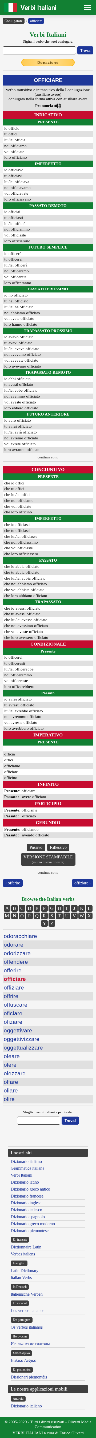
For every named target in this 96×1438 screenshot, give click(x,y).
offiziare (14, 987)
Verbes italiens (23, 1254)
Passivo (36, 847)
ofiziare (13, 1022)
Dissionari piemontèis (29, 1377)
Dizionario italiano (26, 1161)
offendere (16, 962)
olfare (11, 1082)
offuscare (15, 1005)
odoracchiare (20, 936)
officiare (36, 21)
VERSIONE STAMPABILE (48, 859)
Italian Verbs (21, 1277)
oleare (12, 1056)
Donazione (48, 62)
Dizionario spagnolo (28, 1216)
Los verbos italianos (27, 1310)
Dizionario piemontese (30, 1230)
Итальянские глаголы (30, 1343)
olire (9, 1099)
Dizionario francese (27, 1196)
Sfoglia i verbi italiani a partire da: (48, 1112)
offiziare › (82, 883)
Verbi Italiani (39, 8)
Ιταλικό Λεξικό (23, 1360)
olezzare (15, 1073)
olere (10, 1065)
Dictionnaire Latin (26, 1247)
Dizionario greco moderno (33, 1223)
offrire (11, 996)
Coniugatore (14, 21)
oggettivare (18, 1030)
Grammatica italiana (27, 1168)
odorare (13, 945)
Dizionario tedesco (26, 1209)
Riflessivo (58, 847)
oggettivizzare (21, 1039)
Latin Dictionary (24, 1270)
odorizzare (17, 953)
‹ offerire (12, 883)
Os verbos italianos (27, 1327)
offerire (13, 970)
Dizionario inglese (26, 1202)
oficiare (13, 1013)
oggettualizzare (23, 1047)
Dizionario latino (25, 1182)
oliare (11, 1090)
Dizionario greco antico (30, 1189)
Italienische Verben (27, 1294)
